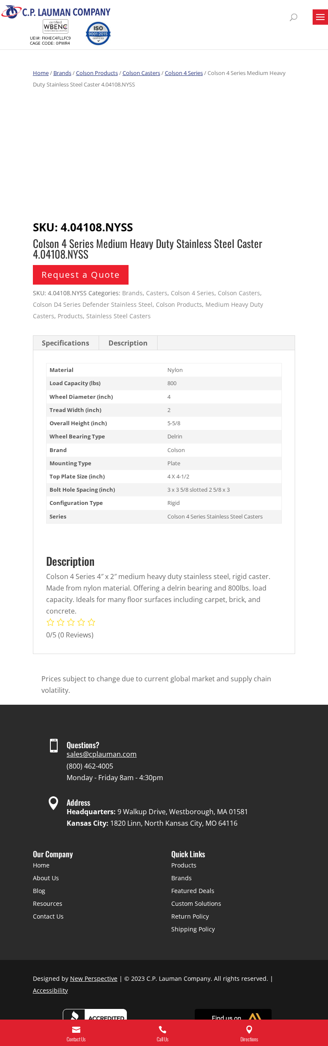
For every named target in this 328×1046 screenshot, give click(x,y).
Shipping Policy (193, 929)
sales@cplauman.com (102, 754)
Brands (62, 73)
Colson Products (97, 73)
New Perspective (93, 978)
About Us (46, 878)
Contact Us (48, 916)
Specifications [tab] (65, 343)
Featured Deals (192, 891)
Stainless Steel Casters (118, 316)
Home (41, 73)
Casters (156, 293)
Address (78, 802)
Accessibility (50, 990)
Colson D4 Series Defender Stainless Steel (92, 304)
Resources (47, 903)
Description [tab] (128, 343)
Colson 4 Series (184, 73)
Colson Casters (141, 73)
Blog (39, 891)
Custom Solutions (196, 903)
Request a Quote (80, 274)
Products (70, 316)
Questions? (83, 744)
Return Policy (190, 916)
